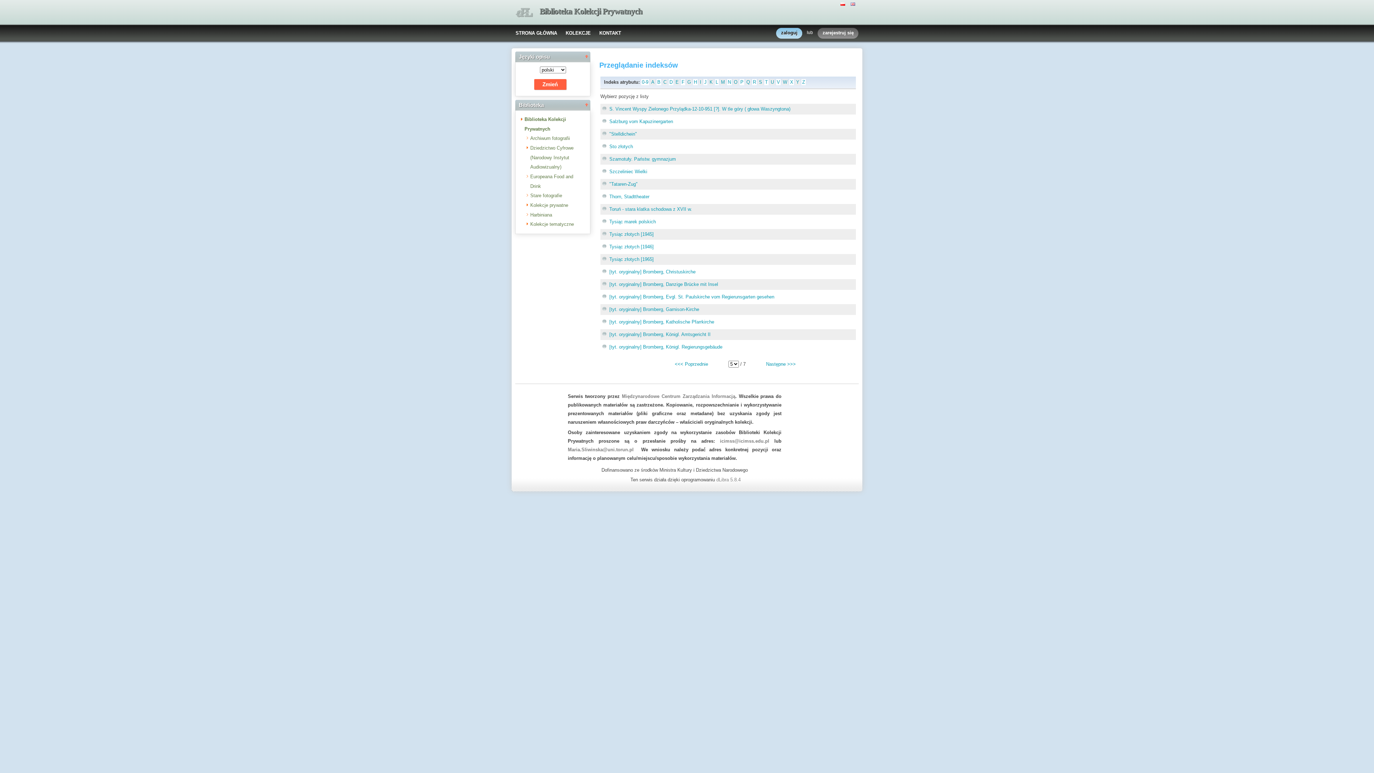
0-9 (645, 82)
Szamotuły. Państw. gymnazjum (642, 159)
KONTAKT (610, 33)
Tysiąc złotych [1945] (631, 234)
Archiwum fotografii (550, 138)
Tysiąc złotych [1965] (631, 259)
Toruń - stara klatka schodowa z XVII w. (650, 209)
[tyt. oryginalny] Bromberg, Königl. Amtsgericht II (660, 334)
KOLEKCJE (578, 33)
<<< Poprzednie (691, 364)
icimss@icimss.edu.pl (744, 441)
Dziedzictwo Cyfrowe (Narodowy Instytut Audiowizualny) (552, 157)
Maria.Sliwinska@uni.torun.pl (601, 449)
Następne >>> (781, 364)
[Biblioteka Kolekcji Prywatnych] (524, 13)
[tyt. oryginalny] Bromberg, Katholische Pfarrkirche (661, 322)
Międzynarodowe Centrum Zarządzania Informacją (678, 396)
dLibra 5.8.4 (729, 479)
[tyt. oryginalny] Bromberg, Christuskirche (652, 271)
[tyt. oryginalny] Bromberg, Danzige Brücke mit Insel (663, 284)
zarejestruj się (838, 32)
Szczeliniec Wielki (628, 171)
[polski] (844, 3)
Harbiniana (541, 215)
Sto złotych (621, 146)
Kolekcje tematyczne (552, 224)
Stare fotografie (546, 195)
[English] (854, 3)
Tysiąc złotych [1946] (631, 246)
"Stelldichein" (623, 134)
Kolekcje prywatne (549, 205)
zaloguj (789, 32)
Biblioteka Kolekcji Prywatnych (591, 11)
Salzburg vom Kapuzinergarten (641, 121)
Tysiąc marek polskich (632, 221)
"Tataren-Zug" (623, 184)
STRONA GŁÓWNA (536, 33)
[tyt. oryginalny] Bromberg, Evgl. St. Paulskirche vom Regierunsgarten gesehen (691, 297)
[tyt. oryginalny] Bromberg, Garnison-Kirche (654, 309)
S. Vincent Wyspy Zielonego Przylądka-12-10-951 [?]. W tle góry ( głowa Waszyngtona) (699, 109)
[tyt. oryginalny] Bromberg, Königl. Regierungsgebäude (665, 347)
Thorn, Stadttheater (629, 196)
